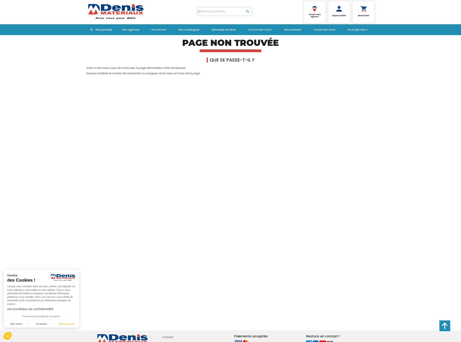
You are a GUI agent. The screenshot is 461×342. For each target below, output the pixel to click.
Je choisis (41, 323)
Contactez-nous (324, 29)
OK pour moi (66, 323)
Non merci (16, 323)
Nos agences (130, 29)
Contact (167, 337)
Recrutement (292, 29)
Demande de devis (224, 29)
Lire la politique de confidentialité (30, 309)
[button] (7, 336)
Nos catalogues (189, 29)
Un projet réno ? (357, 29)
